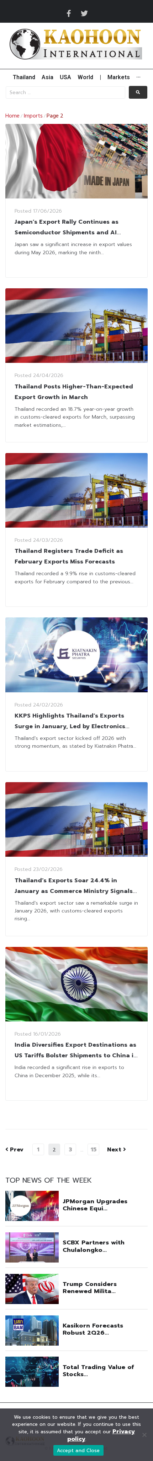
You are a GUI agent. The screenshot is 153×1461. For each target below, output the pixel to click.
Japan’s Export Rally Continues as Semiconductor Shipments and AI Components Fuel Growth (66, 232)
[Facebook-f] (68, 13)
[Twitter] (84, 13)
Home (12, 116)
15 (93, 1149)
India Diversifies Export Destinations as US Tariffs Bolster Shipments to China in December (76, 1055)
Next (115, 1149)
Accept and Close (78, 1450)
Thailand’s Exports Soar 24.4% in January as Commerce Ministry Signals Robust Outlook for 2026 (74, 891)
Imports (33, 116)
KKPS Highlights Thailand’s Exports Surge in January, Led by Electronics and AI (70, 726)
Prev (14, 1149)
